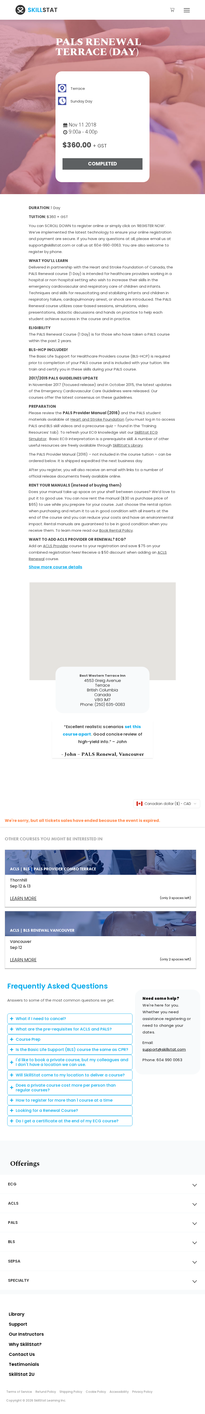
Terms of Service (19, 1392)
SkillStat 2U (21, 1374)
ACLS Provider (55, 545)
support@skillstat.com (164, 1049)
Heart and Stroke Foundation (97, 419)
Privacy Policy (142, 1392)
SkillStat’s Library (128, 445)
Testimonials (24, 1364)
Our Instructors (26, 1334)
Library (16, 1314)
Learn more (23, 960)
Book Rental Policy (116, 530)
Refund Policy (46, 1392)
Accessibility (119, 1392)
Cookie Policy (96, 1392)
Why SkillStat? (25, 1344)
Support (18, 1324)
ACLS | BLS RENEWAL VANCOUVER (42, 930)
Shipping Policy (71, 1392)
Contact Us (22, 1354)
